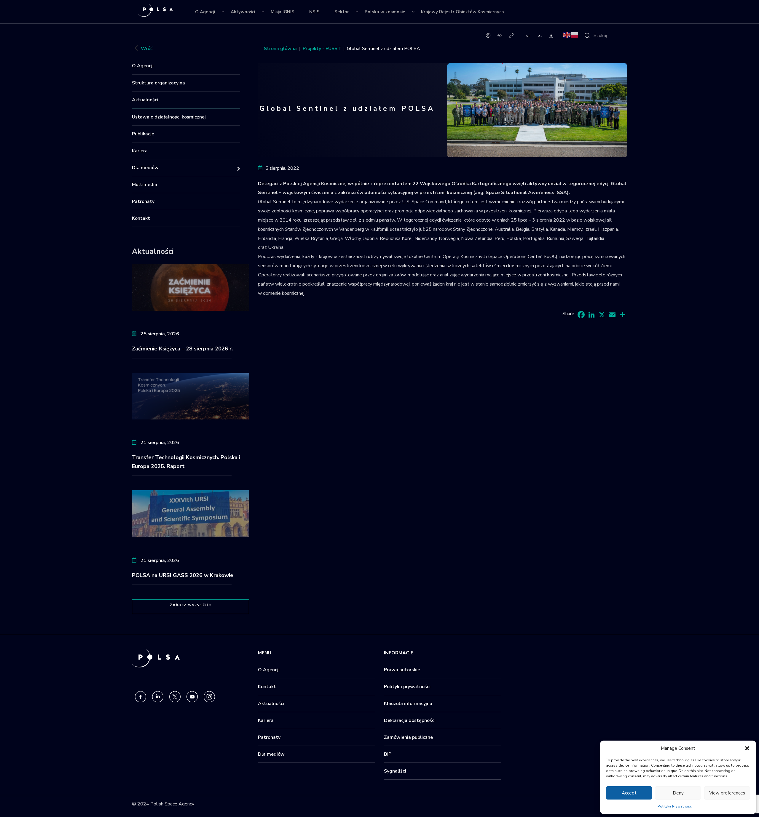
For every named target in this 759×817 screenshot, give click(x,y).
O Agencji (205, 12)
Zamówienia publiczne (408, 737)
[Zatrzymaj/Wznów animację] (488, 35)
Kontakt (141, 218)
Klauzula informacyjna (408, 703)
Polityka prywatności (407, 686)
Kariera (140, 151)
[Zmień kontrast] (500, 35)
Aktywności (243, 12)
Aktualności (145, 100)
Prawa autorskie (402, 670)
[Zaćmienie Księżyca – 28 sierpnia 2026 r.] (190, 286)
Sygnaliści (395, 771)
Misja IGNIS (282, 12)
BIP (387, 754)
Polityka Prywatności (675, 806)
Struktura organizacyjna (158, 83)
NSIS (314, 12)
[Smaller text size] (540, 36)
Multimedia (144, 184)
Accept (629, 793)
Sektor (341, 12)
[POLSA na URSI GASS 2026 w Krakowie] (190, 513)
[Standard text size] (551, 36)
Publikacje (143, 134)
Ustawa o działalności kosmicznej (169, 117)
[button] (747, 748)
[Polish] (575, 34)
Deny (678, 793)
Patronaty (143, 201)
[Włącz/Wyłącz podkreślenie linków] (511, 35)
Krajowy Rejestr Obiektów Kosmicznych (462, 12)
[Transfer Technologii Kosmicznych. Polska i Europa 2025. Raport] (190, 396)
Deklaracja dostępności (410, 720)
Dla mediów (145, 167)
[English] (567, 34)
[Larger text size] (528, 36)
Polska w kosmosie (385, 12)
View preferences (727, 793)
